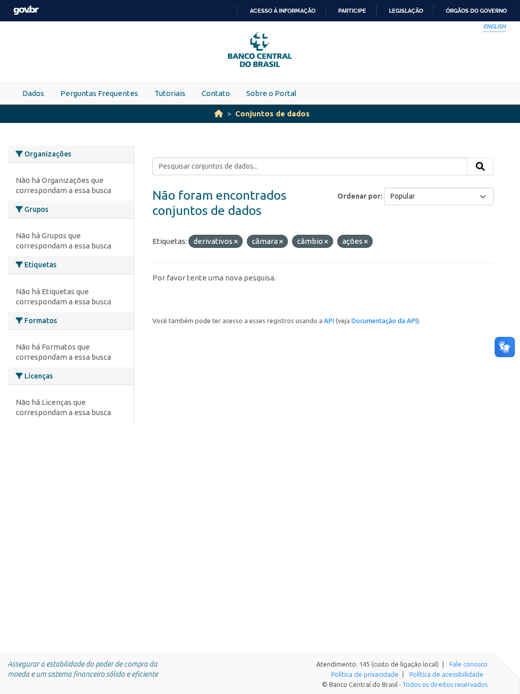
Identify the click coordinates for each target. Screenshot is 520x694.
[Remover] (236, 242)
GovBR (26, 10)
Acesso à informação (282, 10)
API (329, 320)
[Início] (218, 113)
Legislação (406, 10)
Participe (352, 10)
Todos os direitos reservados (445, 684)
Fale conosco (468, 664)
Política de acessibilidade (446, 674)
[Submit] (480, 166)
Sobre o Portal (271, 93)
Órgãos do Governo (476, 10)
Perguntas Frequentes (99, 93)
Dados (33, 93)
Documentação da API (384, 320)
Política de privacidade (365, 674)
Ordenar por (358, 196)
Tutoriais (169, 93)
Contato (216, 93)
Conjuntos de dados (272, 113)
